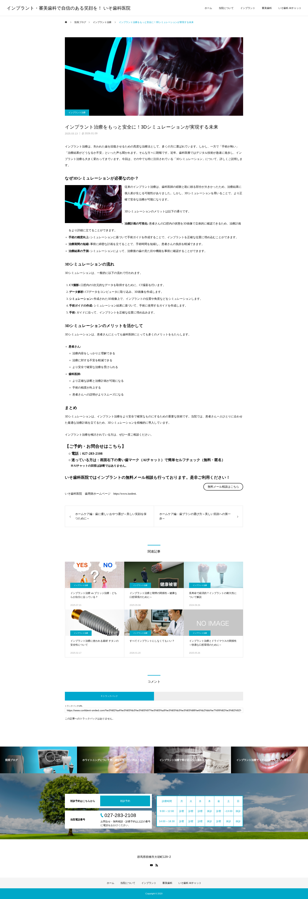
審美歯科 (267, 8)
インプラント (247, 8)
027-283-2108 (92, 453)
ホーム (208, 8)
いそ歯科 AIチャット (289, 8)
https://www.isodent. (125, 493)
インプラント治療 (77, 112)
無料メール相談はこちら (223, 486)
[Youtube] (151, 865)
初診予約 (125, 801)
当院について (226, 8)
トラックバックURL (74, 706)
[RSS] (156, 865)
